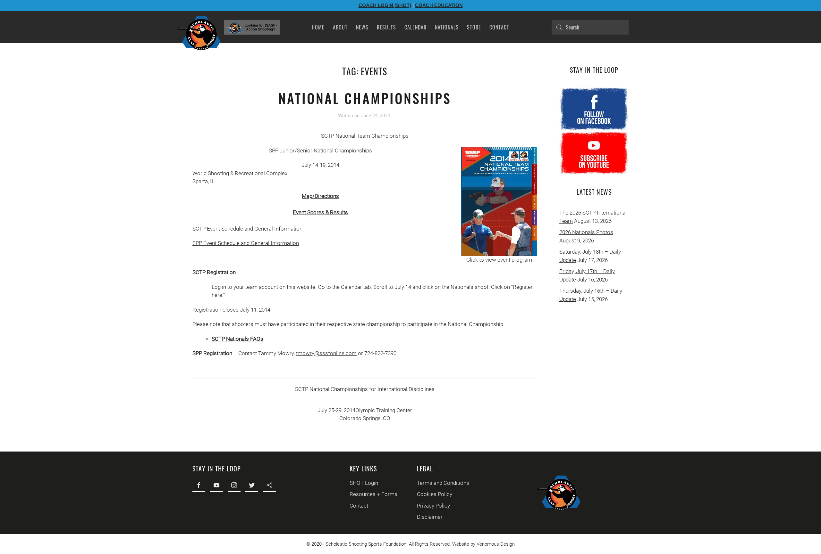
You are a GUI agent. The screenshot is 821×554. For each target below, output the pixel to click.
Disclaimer (430, 517)
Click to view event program (499, 260)
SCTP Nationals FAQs (237, 339)
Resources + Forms (373, 494)
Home (318, 27)
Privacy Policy (433, 505)
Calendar (415, 27)
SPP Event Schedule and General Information (245, 243)
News (362, 27)
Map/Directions (320, 196)
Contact (499, 27)
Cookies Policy (434, 494)
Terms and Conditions (443, 483)
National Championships (364, 98)
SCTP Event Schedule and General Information (247, 228)
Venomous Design (496, 544)
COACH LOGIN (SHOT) (385, 5)
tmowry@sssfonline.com (326, 353)
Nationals (447, 27)
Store (474, 27)
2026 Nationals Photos (586, 232)
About (340, 27)
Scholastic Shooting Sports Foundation (366, 544)
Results (386, 27)
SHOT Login (364, 483)
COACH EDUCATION (439, 5)
